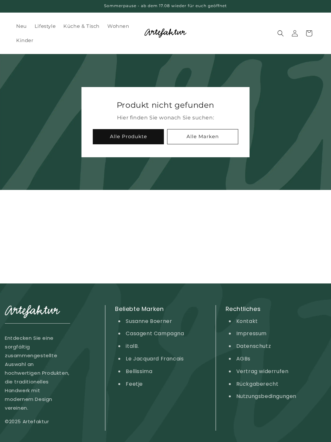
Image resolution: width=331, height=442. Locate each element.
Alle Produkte (128, 136)
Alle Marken (203, 136)
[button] (280, 33)
